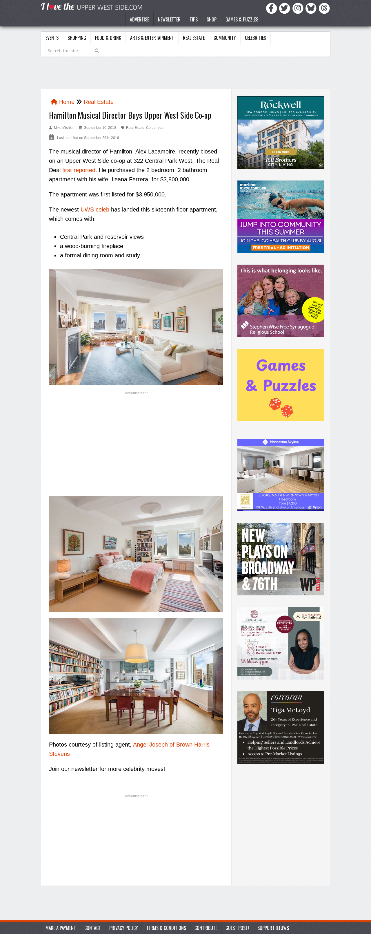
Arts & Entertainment (152, 37)
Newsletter (169, 19)
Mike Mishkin (64, 128)
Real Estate (194, 37)
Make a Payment (61, 927)
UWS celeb (95, 209)
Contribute (205, 927)
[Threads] (324, 8)
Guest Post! (237, 927)
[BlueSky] (312, 8)
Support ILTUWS (273, 927)
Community (225, 37)
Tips (194, 19)
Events (52, 37)
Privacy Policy (123, 927)
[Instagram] (298, 8)
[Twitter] (285, 8)
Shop (212, 19)
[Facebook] (272, 8)
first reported (78, 170)
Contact (92, 927)
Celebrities (255, 37)
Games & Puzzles (241, 19)
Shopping (77, 37)
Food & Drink (108, 37)
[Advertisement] (136, 440)
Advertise (139, 19)
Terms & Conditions (166, 927)
